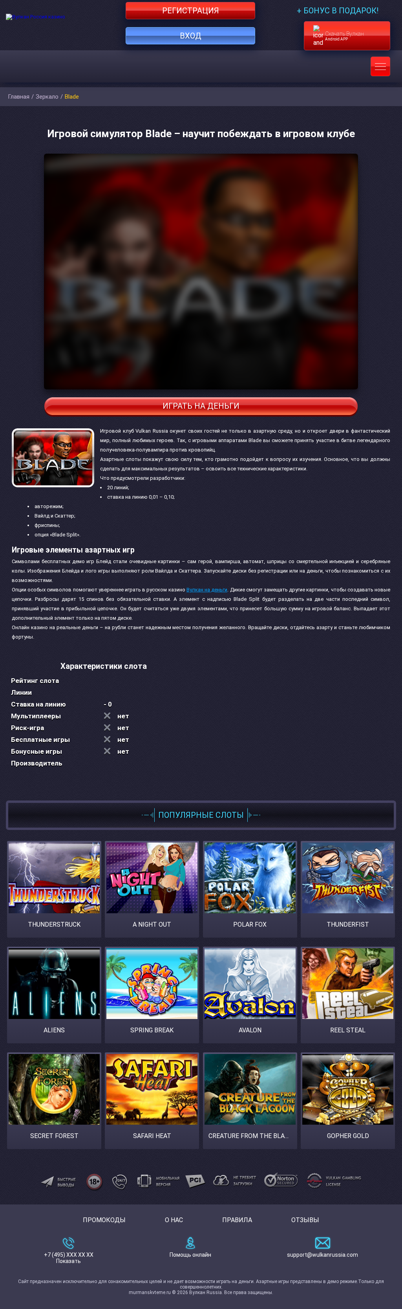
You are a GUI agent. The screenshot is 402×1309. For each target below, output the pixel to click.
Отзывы (305, 1220)
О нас (174, 1220)
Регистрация (190, 10)
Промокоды (104, 1220)
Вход (190, 35)
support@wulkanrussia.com (322, 1255)
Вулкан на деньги (206, 590)
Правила (237, 1220)
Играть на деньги (201, 406)
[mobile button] (380, 66)
